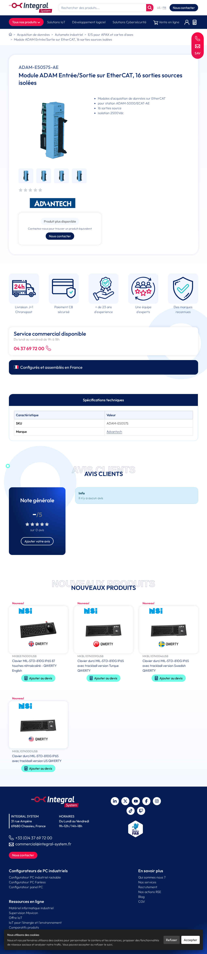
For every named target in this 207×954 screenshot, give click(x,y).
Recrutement (147, 887)
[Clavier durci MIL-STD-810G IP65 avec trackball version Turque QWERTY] (103, 630)
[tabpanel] (103, 423)
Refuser (171, 940)
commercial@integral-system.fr (43, 843)
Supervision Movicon (23, 913)
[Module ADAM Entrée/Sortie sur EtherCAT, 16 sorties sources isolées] (53, 130)
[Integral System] (30, 8)
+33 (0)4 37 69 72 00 (33, 837)
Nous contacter (184, 8)
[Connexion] (187, 22)
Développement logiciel (89, 22)
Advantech (114, 432)
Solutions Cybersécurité (129, 22)
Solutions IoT (56, 22)
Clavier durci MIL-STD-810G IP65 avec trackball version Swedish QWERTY (166, 665)
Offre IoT (15, 918)
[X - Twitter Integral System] (125, 801)
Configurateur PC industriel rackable (35, 877)
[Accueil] (10, 35)
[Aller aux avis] (30, 190)
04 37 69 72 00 (29, 348)
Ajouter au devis (40, 678)
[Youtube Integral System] (136, 801)
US (159, 7)
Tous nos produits (24, 22)
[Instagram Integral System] (157, 801)
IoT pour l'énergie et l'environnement (35, 922)
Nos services (147, 882)
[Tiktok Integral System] (131, 811)
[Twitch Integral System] (141, 811)
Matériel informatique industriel (31, 908)
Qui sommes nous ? (152, 877)
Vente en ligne (168, 22)
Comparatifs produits (24, 927)
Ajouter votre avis (37, 541)
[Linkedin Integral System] (115, 801)
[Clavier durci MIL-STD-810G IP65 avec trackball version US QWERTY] (38, 725)
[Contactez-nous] (197, 46)
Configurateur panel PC (26, 887)
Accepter (190, 940)
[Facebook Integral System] (146, 801)
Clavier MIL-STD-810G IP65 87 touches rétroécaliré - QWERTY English (34, 665)
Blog (141, 897)
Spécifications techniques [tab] (103, 400)
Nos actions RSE (149, 892)
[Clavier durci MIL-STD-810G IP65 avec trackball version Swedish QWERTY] (168, 630)
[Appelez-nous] (197, 38)
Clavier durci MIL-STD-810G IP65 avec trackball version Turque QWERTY (100, 665)
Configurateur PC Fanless (27, 882)
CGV (141, 901)
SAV (198, 53)
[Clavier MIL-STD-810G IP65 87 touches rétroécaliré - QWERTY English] (38, 630)
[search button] (149, 7)
